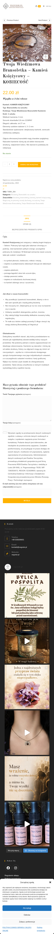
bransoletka (24, 198)
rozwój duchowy (25, 200)
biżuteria (16, 198)
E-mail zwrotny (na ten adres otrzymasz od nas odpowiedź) (23, 485)
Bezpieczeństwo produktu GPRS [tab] (27, 230)
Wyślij (27, 501)
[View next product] (49, 20)
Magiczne (6, 200)
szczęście (35, 200)
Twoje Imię (12, 423)
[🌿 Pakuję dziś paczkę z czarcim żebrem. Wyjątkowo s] (27, 641)
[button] (50, 882)
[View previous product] (4, 20)
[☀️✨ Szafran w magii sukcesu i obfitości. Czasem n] (27, 687)
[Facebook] (8, 868)
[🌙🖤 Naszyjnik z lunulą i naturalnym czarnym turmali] (27, 732)
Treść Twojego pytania (17, 394)
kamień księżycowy (43, 198)
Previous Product (13, 20)
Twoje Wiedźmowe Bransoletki (33, 203)
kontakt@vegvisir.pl (19, 547)
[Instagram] (15, 868)
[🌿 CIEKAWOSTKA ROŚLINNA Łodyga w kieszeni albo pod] (27, 595)
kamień (32, 198)
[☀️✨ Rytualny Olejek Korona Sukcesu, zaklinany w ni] (27, 778)
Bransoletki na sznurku (27, 195)
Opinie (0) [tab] (27, 224)
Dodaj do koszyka (29, 165)
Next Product (42, 20)
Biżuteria (14, 195)
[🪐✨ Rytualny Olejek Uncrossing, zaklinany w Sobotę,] (27, 824)
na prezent (14, 200)
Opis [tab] (27, 218)
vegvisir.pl (15, 555)
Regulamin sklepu (12, 875)
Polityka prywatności (41, 923)
